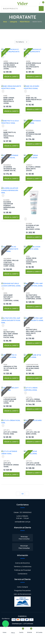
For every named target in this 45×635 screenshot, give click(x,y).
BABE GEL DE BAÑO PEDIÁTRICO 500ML (34, 99)
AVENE (5, 61)
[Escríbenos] (5, 623)
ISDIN (28, 256)
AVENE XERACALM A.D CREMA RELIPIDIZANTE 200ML (33, 66)
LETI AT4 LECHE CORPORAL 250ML (33, 464)
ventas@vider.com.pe (22, 522)
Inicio (5, 22)
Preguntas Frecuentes (22, 590)
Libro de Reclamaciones (22, 594)
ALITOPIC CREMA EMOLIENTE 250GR (33, 168)
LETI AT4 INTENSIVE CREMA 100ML (11, 464)
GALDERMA (7, 259)
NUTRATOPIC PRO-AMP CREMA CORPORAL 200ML (34, 297)
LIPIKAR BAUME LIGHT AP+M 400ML (9, 401)
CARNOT (29, 165)
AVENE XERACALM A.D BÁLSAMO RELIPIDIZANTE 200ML (10, 66)
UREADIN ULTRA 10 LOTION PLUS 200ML (10, 368)
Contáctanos (22, 574)
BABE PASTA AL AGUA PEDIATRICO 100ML (9, 135)
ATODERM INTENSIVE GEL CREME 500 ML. (9, 168)
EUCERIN (6, 200)
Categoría (13, 22)
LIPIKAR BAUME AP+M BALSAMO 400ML (32, 368)
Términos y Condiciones (22, 566)
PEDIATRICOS (25, 22)
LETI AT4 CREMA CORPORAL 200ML (34, 400)
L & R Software (28, 624)
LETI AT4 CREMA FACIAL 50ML (10, 433)
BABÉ (5, 96)
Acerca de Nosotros (22, 563)
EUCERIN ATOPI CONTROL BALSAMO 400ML (33, 227)
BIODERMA (29, 130)
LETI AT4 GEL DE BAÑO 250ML (33, 433)
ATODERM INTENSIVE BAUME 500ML (33, 134)
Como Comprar (22, 587)
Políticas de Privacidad (22, 570)
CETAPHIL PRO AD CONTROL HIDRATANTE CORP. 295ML (11, 263)
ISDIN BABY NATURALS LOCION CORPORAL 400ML (11, 297)
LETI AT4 (29, 397)
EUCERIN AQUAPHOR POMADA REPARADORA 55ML (9, 205)
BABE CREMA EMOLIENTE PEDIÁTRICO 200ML (8, 100)
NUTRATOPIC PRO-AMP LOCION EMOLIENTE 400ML (33, 332)
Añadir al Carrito (11, 77)
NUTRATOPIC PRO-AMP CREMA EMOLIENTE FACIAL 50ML (10, 334)
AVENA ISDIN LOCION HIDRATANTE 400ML (31, 261)
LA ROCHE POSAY (32, 365)
